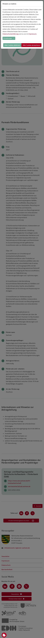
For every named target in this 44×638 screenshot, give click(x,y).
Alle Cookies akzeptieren (31, 45)
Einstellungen (7, 38)
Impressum (32, 34)
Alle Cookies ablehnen (12, 45)
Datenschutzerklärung (10, 34)
